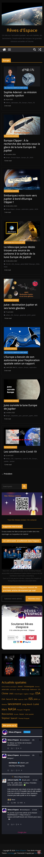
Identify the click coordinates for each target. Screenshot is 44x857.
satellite (6, 461)
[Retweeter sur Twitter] (12, 777)
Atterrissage (25, 689)
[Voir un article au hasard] (39, 49)
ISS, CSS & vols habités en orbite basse (16, 88)
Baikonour (33, 689)
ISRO (25, 699)
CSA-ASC (8, 264)
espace (20, 367)
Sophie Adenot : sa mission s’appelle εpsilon (20, 93)
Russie (21, 714)
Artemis (37, 686)
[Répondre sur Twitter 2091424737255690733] (8, 748)
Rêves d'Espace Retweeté (21, 777)
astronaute (14, 103)
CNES (11, 693)
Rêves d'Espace (22, 30)
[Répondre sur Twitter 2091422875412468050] (8, 770)
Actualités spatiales (10, 348)
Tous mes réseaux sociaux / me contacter (22, 520)
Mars (4, 709)
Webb (5, 267)
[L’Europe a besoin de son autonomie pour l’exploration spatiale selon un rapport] (22, 337)
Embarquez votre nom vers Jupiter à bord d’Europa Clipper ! (20, 199)
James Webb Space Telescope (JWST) (14, 242)
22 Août (35, 780)
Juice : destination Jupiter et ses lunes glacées (20, 306)
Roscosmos (7, 713)
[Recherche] (24, 486)
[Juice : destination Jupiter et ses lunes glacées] (22, 289)
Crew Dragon (18, 694)
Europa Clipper (15, 157)
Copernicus (18, 459)
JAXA (36, 699)
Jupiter (32, 209)
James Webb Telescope (28, 264)
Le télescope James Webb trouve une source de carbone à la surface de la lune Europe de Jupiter (19, 252)
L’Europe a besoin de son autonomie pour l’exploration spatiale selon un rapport (22, 360)
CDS (12, 459)
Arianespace (29, 686)
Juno (20, 416)
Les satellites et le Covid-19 (20, 451)
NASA (31, 157)
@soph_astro (26, 780)
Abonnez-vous (34, 598)
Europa (8, 157)
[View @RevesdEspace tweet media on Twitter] (9, 819)
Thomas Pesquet (23, 718)
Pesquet (20, 710)
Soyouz (6, 718)
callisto (8, 315)
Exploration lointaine (11, 136)
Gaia (15, 699)
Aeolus (8, 459)
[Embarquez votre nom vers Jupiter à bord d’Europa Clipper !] (22, 179)
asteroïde (5, 689)
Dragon (32, 694)
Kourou (4, 704)
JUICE (29, 315)
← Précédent (7, 474)
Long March (27, 704)
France (30, 103)
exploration (25, 209)
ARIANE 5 (20, 687)
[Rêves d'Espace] (4, 49)
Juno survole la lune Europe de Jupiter (20, 406)
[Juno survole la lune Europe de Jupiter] (22, 389)
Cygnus (26, 694)
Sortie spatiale (29, 714)
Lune (36, 704)
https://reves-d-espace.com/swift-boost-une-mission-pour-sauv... (24, 816)
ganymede (23, 315)
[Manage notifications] (39, 852)
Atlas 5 (19, 689)
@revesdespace (25, 740)
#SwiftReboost (12, 745)
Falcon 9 (9, 699)
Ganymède (14, 416)
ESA (20, 103)
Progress (26, 710)
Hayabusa (20, 699)
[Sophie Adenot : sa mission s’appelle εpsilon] (22, 76)
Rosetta (16, 714)
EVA (3, 699)
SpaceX (14, 718)
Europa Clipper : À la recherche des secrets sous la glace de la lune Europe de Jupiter (22, 145)
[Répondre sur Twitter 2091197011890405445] (8, 802)
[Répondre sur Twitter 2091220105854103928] (8, 824)
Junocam (25, 416)
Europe (24, 103)
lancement (14, 704)
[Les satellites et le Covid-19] (22, 437)
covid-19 (25, 459)
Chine (5, 693)
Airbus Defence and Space (9, 686)
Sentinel (12, 461)
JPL (28, 157)
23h (33, 740)
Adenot (8, 103)
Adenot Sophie (13, 780)
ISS (34, 103)
